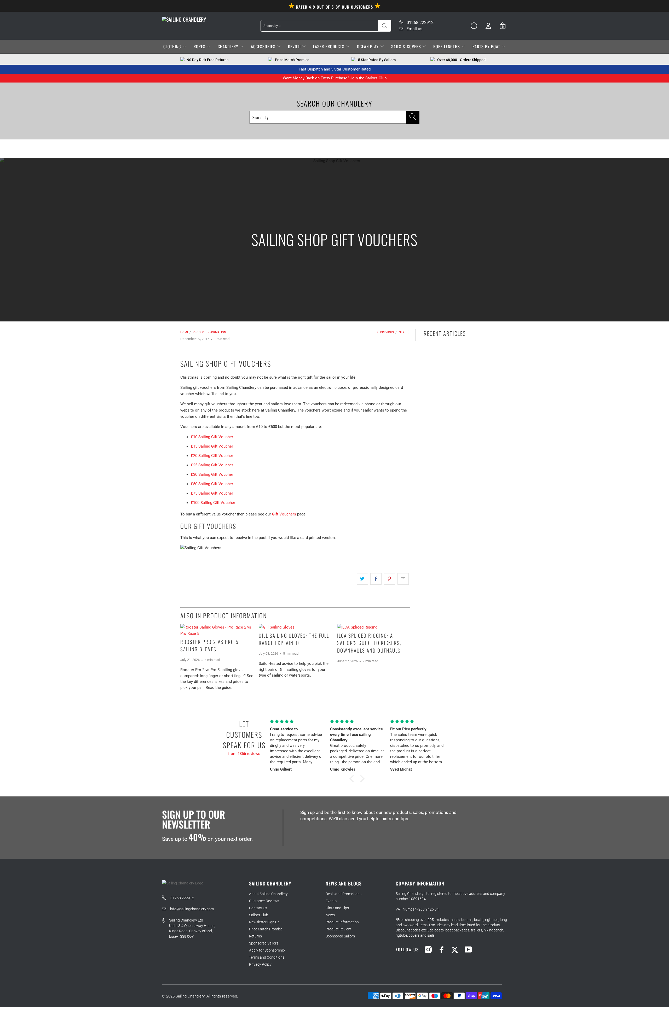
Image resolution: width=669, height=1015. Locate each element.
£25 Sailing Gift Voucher (212, 465)
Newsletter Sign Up (264, 922)
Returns (255, 936)
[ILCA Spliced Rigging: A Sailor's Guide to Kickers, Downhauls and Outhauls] (373, 627)
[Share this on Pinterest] (389, 579)
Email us (413, 28)
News (330, 915)
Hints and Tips (337, 908)
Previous (386, 332)
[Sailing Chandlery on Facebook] (441, 949)
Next (403, 332)
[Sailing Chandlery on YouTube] (468, 949)
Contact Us (258, 908)
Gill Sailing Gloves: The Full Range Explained (294, 639)
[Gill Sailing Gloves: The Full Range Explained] (295, 627)
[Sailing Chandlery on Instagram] (428, 949)
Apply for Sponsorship (267, 950)
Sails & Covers (406, 46)
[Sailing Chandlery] (184, 19)
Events (331, 901)
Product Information (342, 922)
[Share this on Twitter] (362, 579)
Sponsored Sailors (263, 943)
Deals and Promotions (343, 894)
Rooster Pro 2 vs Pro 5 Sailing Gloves (209, 645)
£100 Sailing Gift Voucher (213, 502)
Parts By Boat (486, 46)
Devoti (295, 46)
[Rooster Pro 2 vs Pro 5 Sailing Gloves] (216, 630)
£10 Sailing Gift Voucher (212, 437)
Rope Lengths (447, 46)
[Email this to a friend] (403, 579)
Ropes (200, 46)
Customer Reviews (264, 901)
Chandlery (229, 46)
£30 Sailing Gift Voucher (212, 474)
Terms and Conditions (266, 957)
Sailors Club (376, 78)
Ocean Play (368, 46)
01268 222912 (420, 22)
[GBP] (471, 26)
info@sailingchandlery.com (192, 909)
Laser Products (329, 46)
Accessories (264, 46)
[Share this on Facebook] (376, 579)
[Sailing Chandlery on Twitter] (454, 949)
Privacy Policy (260, 964)
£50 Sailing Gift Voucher (212, 484)
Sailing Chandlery (190, 996)
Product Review (338, 929)
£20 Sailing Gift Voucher (212, 455)
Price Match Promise (265, 929)
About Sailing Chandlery (268, 894)
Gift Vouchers (284, 514)
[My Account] (488, 25)
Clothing (172, 46)
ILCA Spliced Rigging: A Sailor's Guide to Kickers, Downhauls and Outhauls (369, 643)
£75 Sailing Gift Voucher (212, 493)
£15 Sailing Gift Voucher (212, 446)
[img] (297, 721)
